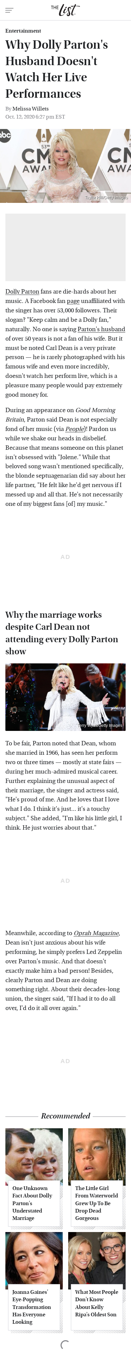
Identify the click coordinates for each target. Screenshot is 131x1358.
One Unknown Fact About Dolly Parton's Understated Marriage (32, 1203)
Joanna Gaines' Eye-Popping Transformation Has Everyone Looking (31, 1307)
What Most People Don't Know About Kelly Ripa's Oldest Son (96, 1303)
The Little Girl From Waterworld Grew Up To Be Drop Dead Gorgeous (96, 1203)
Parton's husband (101, 329)
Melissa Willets (30, 108)
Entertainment (23, 31)
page (73, 301)
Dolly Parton (22, 291)
